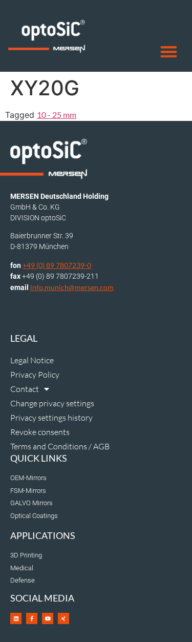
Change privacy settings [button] (52, 403)
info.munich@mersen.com (72, 287)
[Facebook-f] (31, 618)
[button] (169, 52)
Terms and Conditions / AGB (60, 446)
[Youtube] (47, 618)
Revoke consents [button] (40, 432)
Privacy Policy (34, 374)
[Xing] (63, 618)
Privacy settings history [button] (51, 417)
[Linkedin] (16, 618)
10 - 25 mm (56, 114)
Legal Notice (32, 360)
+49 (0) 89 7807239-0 (57, 265)
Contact (24, 389)
